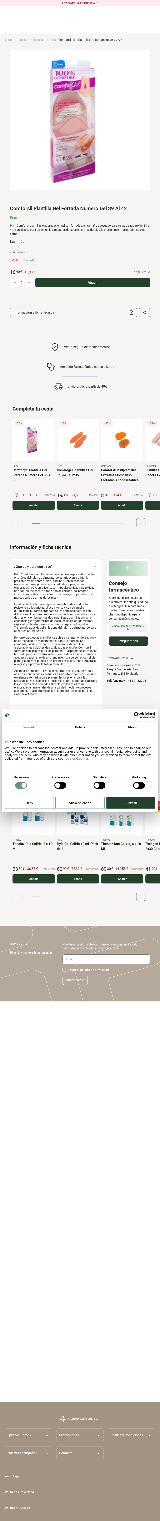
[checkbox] (64, 969)
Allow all (130, 802)
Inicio (8, 39)
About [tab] (132, 727)
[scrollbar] (79, 523)
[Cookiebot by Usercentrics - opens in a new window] (137, 715)
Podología (36, 39)
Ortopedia (20, 39)
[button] (80, 1435)
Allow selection (80, 802)
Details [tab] (80, 727)
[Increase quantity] (29, 282)
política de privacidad (94, 969)
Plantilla (50, 39)
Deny (29, 802)
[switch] (60, 785)
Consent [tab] (27, 727)
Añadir (33, 505)
